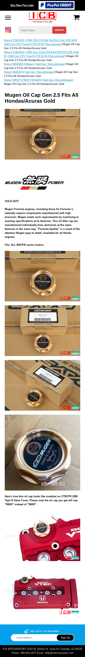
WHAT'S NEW (21, 79)
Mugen (29, 64)
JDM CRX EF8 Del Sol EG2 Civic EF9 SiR (51, 40)
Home (7, 40)
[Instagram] (8, 29)
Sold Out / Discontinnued (50, 64)
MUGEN (17, 72)
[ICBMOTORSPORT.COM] (42, 16)
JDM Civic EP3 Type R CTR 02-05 (23, 44)
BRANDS (18, 64)
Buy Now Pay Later (22, 5)
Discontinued (53, 44)
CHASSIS (18, 40)
